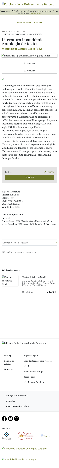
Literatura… (22, 32)
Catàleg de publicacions (16, 395)
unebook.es (35, 13)
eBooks (27, 366)
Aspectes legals (31, 355)
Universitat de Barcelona (17, 406)
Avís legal (8, 355)
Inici (3, 32)
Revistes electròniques (34, 371)
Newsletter (10, 400)
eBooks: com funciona (34, 382)
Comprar (29, 177)
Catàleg (11, 32)
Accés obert (29, 376)
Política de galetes (9, 362)
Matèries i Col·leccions (29, 22)
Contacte (8, 369)
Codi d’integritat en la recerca (38, 360)
